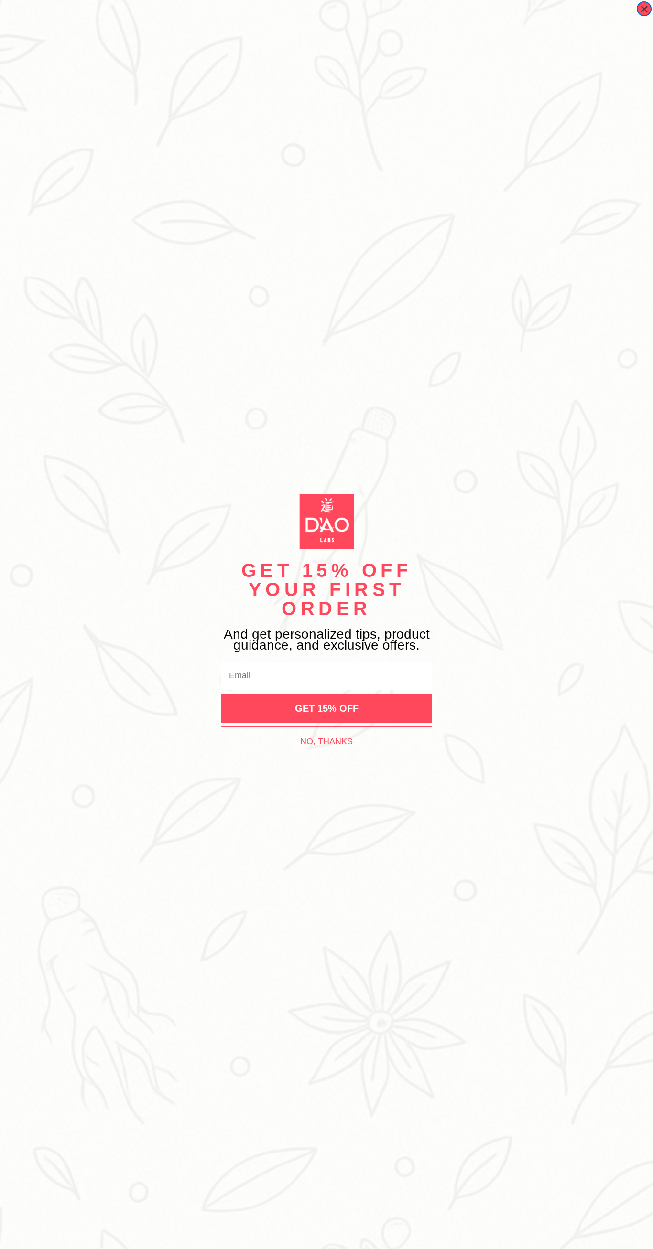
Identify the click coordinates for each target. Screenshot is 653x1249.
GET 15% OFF (327, 708)
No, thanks (326, 741)
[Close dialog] (644, 9)
